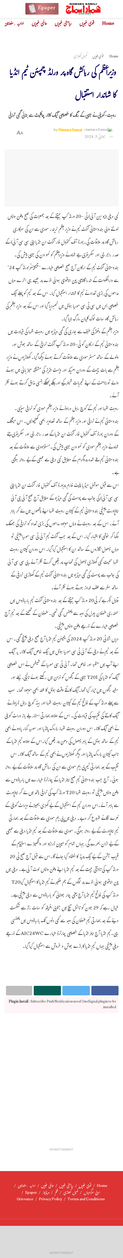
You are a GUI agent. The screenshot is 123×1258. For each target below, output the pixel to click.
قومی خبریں (86, 24)
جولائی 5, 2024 (94, 137)
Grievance (25, 1199)
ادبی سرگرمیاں (92, 1193)
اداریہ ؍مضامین (14, 24)
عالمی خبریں (39, 24)
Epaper (31, 1193)
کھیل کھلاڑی (80, 57)
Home (108, 24)
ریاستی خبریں (63, 24)
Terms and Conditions (86, 1199)
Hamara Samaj (70, 130)
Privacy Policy (50, 1199)
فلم (56, 1193)
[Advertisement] (61, 1083)
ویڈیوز (45, 1193)
